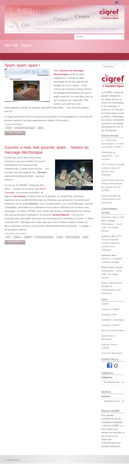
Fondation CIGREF (110, 325)
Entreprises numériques (112, 320)
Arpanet (17, 237)
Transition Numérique (111, 353)
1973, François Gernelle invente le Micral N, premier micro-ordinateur (111, 243)
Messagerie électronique (24, 127)
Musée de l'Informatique (112, 330)
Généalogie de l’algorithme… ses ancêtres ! (110, 156)
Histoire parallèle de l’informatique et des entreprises (111, 199)
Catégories (106, 377)
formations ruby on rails (112, 217)
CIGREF (27, 237)
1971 (8, 237)
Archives (105, 396)
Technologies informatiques (16, 233)
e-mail (8, 127)
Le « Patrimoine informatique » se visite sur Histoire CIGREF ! (112, 143)
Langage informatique (13, 124)
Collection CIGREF (110, 309)
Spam (40, 127)
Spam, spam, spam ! (22, 65)
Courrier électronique (44, 237)
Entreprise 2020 (109, 314)
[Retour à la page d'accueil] (64, 32)
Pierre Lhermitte (72, 237)
